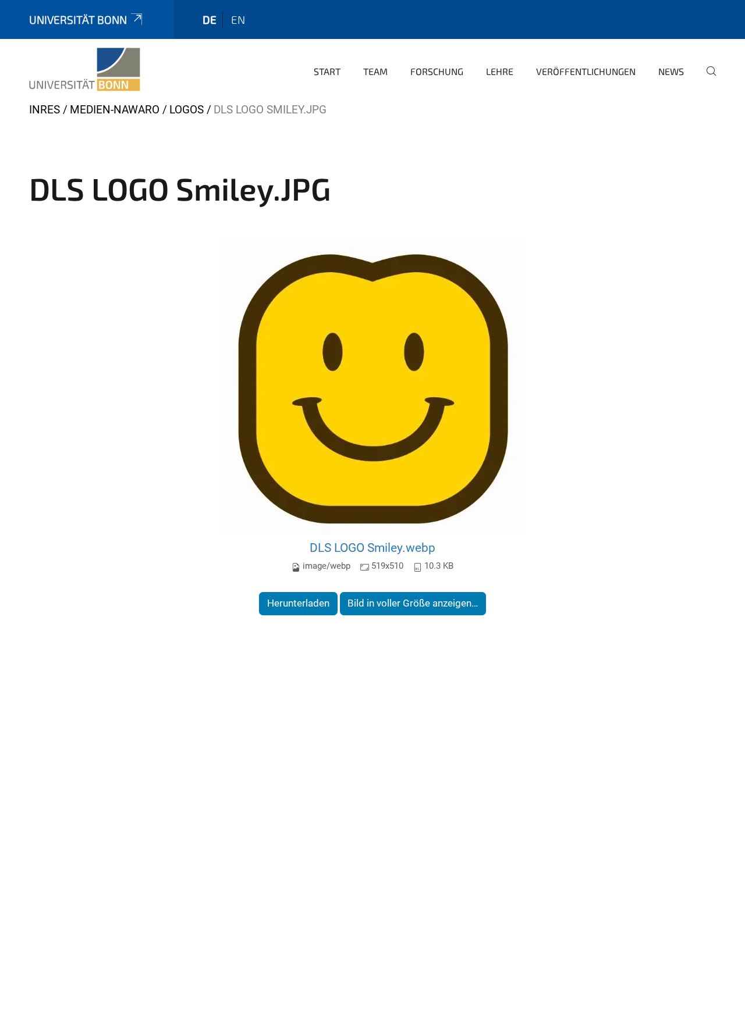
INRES (44, 109)
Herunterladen (298, 603)
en (238, 19)
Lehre (499, 71)
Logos (186, 109)
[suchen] (706, 79)
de (210, 19)
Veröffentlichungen (586, 71)
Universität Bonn (78, 19)
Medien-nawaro (114, 109)
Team (375, 71)
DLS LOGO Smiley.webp (372, 547)
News (671, 71)
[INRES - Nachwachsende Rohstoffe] (84, 70)
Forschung (436, 71)
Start (327, 71)
